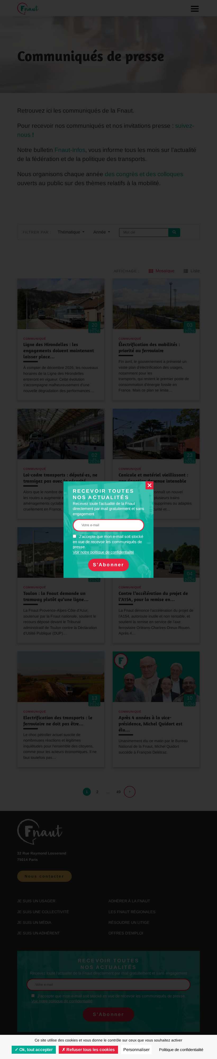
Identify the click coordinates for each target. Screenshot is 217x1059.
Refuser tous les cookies (90, 1049)
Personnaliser (136, 1049)
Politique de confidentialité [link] (181, 1049)
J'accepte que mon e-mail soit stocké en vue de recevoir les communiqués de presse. (108, 544)
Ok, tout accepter (35, 1049)
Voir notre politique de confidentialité (103, 552)
